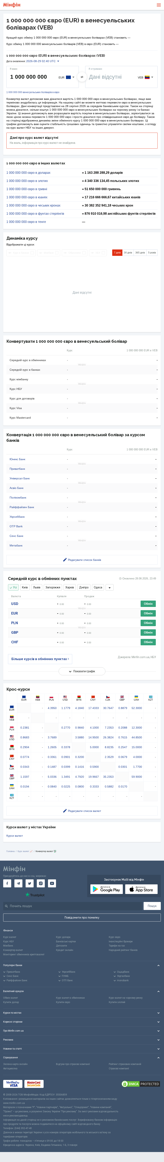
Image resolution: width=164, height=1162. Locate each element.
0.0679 (122, 757)
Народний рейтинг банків (123, 950)
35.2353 (108, 776)
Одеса (98, 587)
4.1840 (79, 708)
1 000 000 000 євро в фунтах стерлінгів (35, 213)
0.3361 (52, 757)
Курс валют (9, 937)
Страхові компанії (119, 1068)
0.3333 (94, 786)
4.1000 (94, 727)
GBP (14, 632)
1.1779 (65, 708)
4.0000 (137, 757)
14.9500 (93, 737)
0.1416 (79, 766)
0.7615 (122, 737)
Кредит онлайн (64, 950)
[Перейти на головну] (11, 5)
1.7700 (137, 766)
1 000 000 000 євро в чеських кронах (33, 205)
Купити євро (63, 1002)
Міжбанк (8, 945)
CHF (14, 642)
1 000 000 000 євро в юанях (26, 197)
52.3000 (137, 708)
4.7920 (79, 776)
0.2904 (24, 747)
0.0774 (24, 757)
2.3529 (109, 757)
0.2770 (65, 727)
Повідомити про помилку (82, 917)
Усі (15, 587)
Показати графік (84, 671)
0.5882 (109, 786)
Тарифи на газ (117, 945)
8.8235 (109, 747)
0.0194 (24, 786)
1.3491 (65, 776)
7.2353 (109, 727)
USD (14, 604)
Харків (69, 587)
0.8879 (122, 708)
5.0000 (94, 747)
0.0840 (52, 786)
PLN (14, 623)
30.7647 (108, 708)
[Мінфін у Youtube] (52, 883)
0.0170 (122, 786)
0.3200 (79, 757)
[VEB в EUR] (82, 77)
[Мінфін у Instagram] (41, 883)
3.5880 (79, 737)
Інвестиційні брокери (121, 941)
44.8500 (137, 737)
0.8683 (24, 737)
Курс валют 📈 (25, 851)
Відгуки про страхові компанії (73, 1064)
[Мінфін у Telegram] (18, 883)
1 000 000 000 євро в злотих (27, 181)
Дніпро (84, 587)
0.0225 (65, 786)
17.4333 (93, 708)
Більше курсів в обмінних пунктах (39, 659)
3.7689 (52, 737)
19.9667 (93, 776)
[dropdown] (110, 587)
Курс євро (114, 937)
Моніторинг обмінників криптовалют (23, 954)
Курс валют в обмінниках (70, 997)
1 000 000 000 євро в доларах (28, 172)
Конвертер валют (13, 950)
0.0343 (24, 766)
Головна (10, 851)
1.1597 (24, 776)
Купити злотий (117, 1002)
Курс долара (63, 937)
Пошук (152, 906)
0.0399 (65, 766)
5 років (152, 252)
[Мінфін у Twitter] (30, 883)
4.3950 (52, 708)
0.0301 (122, 766)
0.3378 (65, 747)
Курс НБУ (8, 941)
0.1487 (52, 766)
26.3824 (108, 737)
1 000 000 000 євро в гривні (26, 189)
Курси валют (14, 835)
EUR (14, 613)
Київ (25, 587)
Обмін (148, 603)
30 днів (128, 252)
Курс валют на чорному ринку (126, 997)
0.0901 (65, 757)
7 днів (117, 252)
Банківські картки (66, 941)
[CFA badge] (54, 1084)
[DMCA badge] (141, 1084)
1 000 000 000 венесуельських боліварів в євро (32, 92)
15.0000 (137, 747)
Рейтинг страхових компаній (125, 1064)
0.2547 (122, 747)
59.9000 (137, 776)
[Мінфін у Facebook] (7, 883)
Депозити (61, 945)
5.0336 (52, 776)
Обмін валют (10, 997)
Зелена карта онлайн (15, 1064)
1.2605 (52, 747)
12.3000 (137, 727)
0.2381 (24, 727)
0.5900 (94, 766)
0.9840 (79, 727)
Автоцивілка (10, 1068)
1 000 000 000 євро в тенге (26, 221)
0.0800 (79, 786)
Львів (36, 587)
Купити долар (11, 1002)
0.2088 (122, 727)
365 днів (140, 252)
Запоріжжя (53, 587)
